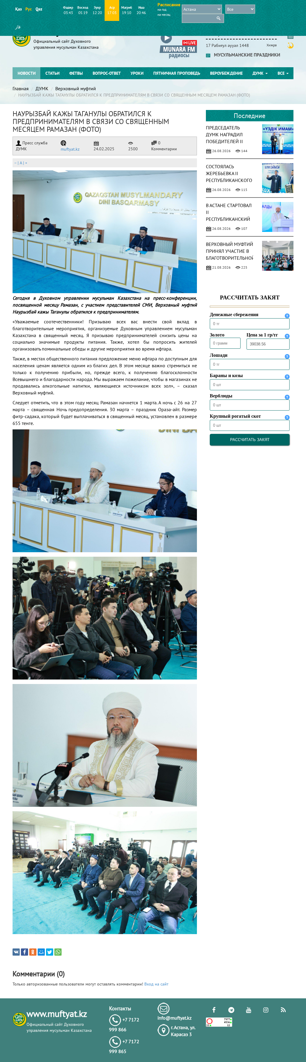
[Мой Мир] (41, 952)
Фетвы (76, 73)
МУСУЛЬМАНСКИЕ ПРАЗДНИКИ (245, 55)
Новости (27, 73)
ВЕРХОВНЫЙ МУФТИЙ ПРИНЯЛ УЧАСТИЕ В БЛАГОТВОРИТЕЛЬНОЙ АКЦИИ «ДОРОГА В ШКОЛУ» (230, 257)
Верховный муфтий (75, 88)
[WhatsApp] (58, 952)
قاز (18, 27)
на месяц (163, 15)
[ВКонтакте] (16, 952)
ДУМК (259, 73)
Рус (28, 9)
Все (282, 73)
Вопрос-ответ (107, 73)
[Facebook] (24, 952)
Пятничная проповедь (176, 73)
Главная (21, 88)
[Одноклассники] (32, 952)
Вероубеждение (226, 73)
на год (161, 9)
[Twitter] (49, 952)
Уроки (137, 73)
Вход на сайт (156, 984)
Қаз (18, 9)
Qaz (39, 9)
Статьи (52, 73)
